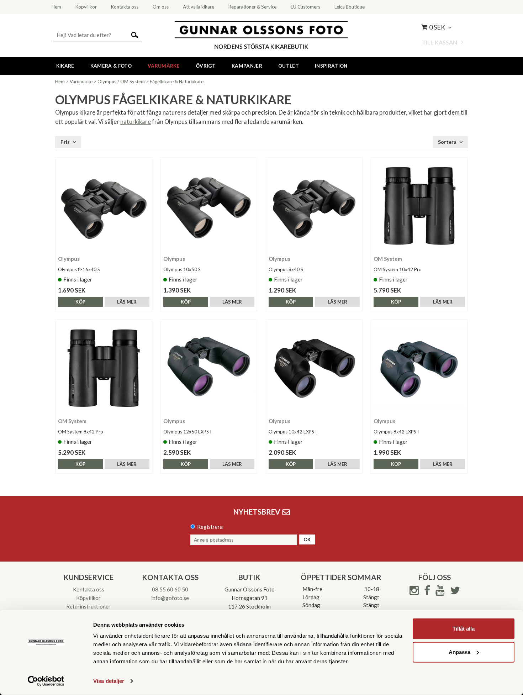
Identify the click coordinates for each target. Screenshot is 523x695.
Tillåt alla (464, 629)
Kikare (65, 66)
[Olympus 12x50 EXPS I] (209, 368)
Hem (60, 81)
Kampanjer (247, 66)
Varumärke (164, 66)
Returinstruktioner (88, 606)
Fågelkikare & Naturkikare (177, 81)
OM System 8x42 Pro (80, 432)
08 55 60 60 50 (170, 589)
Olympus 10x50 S (182, 269)
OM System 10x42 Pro (398, 269)
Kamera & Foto (111, 66)
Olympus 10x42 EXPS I (293, 432)
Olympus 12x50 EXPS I (187, 432)
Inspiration (331, 66)
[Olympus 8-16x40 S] (103, 206)
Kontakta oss (88, 589)
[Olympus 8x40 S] (314, 206)
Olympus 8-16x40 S (79, 269)
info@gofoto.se (170, 598)
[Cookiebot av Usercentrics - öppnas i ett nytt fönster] (46, 681)
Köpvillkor (88, 598)
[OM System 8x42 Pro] (103, 368)
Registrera (210, 526)
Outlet (288, 66)
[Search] (134, 34)
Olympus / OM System (121, 81)
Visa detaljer (108, 681)
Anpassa (459, 652)
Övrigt (206, 66)
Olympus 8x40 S (286, 269)
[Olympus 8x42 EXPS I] (419, 368)
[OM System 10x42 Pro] (419, 206)
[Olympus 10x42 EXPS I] (314, 368)
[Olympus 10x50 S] (209, 206)
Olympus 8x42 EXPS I (396, 432)
